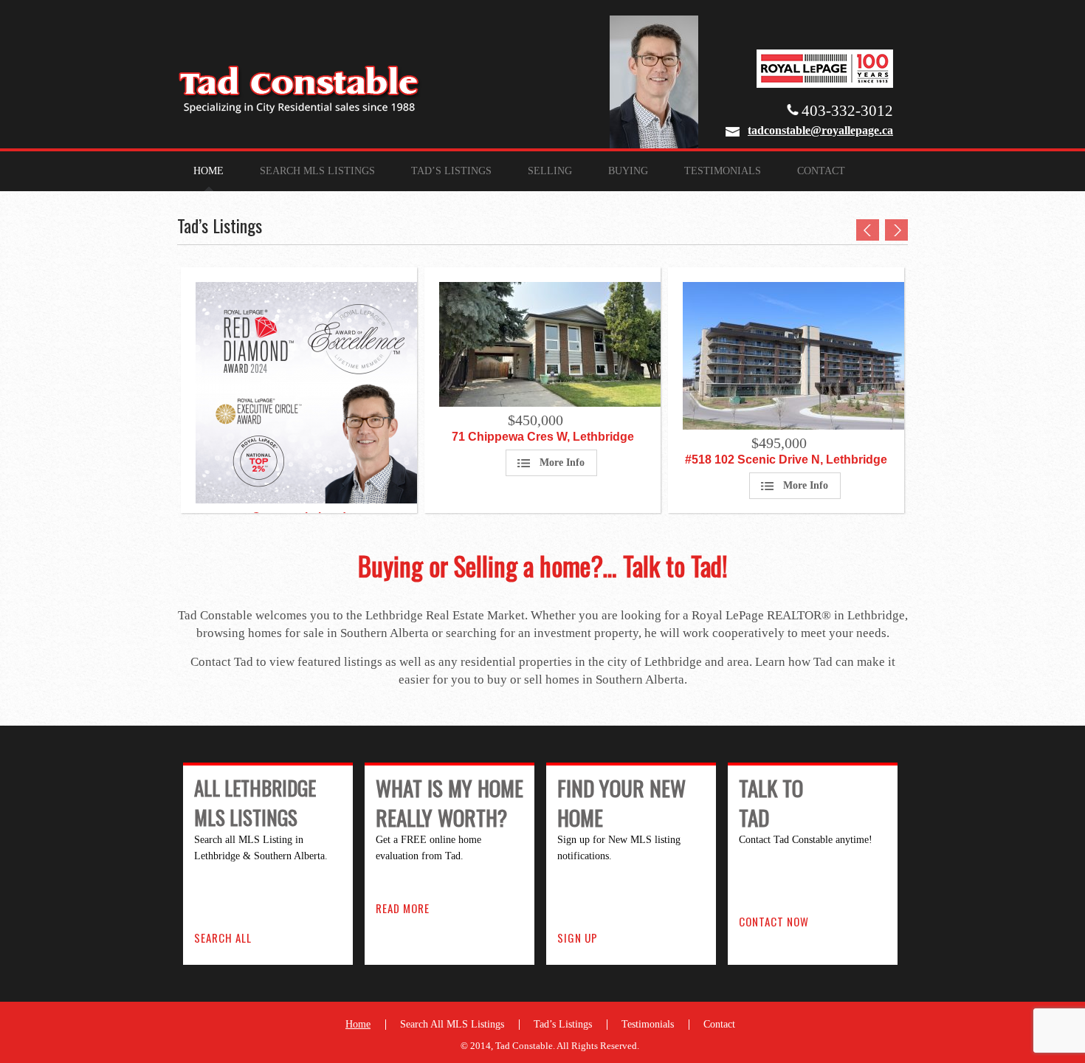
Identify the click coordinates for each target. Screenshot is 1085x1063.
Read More (403, 908)
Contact (821, 170)
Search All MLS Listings (452, 1024)
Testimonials (722, 170)
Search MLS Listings (317, 170)
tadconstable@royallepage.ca (820, 130)
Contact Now (774, 921)
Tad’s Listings (451, 170)
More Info (562, 462)
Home (208, 170)
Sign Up (577, 937)
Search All (223, 937)
